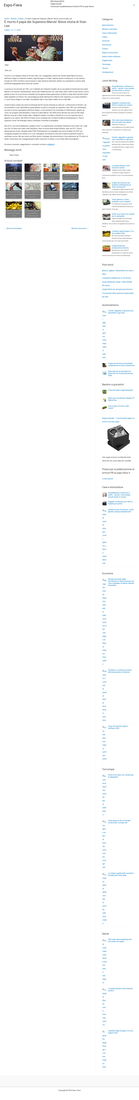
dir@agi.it (51, 144)
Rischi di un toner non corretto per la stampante (123, 215)
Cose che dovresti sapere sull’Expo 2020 (118, 727)
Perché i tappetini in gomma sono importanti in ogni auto (122, 138)
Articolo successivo (80, 228)
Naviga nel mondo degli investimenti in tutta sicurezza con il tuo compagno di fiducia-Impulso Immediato (121, 582)
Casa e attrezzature (109, 33)
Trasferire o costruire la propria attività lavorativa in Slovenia (120, 671)
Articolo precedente (13, 228)
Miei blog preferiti (57, 1)
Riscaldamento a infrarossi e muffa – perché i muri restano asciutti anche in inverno (123, 88)
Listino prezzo (107, 479)
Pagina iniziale (56, 4)
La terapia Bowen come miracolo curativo (121, 167)
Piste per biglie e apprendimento (120, 390)
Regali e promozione (110, 53)
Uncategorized (107, 72)
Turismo (105, 68)
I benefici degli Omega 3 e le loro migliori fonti (123, 232)
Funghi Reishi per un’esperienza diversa (120, 247)
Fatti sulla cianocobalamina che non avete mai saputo (122, 121)
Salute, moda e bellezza (111, 56)
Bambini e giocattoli (109, 29)
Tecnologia (106, 64)
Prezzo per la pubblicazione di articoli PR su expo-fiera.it (72, 6)
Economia (105, 41)
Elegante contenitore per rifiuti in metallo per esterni (122, 104)
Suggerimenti (107, 60)
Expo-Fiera (13, 5)
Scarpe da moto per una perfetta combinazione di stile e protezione (121, 185)
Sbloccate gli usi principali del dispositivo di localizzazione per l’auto (120, 373)
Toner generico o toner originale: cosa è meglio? (121, 200)
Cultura (7, 30)
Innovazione (106, 45)
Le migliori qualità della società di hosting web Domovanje (121, 874)
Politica (105, 49)
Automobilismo (108, 25)
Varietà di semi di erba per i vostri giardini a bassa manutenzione (121, 511)
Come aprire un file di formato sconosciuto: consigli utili (119, 822)
